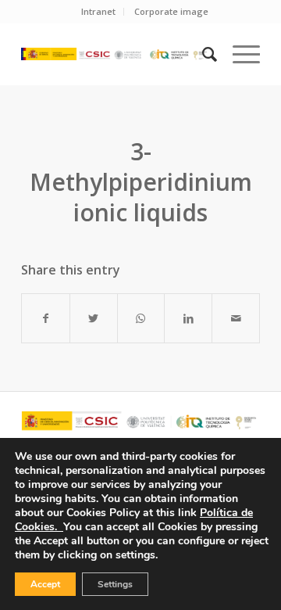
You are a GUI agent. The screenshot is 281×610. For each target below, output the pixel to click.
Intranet (98, 11)
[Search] (202, 54)
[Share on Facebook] (45, 318)
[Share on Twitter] (93, 318)
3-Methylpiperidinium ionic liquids (141, 181)
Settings (115, 584)
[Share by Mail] (235, 318)
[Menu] (238, 54)
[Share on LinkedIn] (188, 318)
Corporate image (171, 11)
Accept (45, 584)
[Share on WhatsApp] (141, 318)
